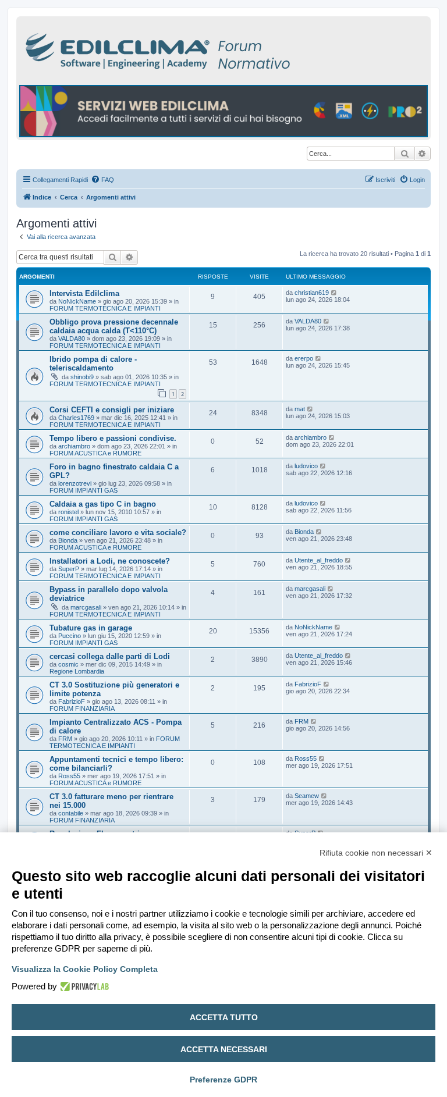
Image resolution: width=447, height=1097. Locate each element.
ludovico (306, 465)
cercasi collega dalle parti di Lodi (109, 656)
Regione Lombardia (76, 671)
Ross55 (69, 775)
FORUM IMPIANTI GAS (83, 490)
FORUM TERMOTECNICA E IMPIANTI (105, 308)
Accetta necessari (223, 1049)
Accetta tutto (224, 1017)
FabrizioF (71, 701)
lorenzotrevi (74, 483)
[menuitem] (102, 180)
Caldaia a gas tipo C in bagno (102, 504)
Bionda (67, 540)
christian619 (312, 292)
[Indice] (208, 49)
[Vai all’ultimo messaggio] (334, 292)
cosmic (68, 664)
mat (300, 408)
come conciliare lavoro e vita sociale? (117, 532)
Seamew (307, 795)
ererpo (304, 358)
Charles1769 (76, 417)
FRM (65, 738)
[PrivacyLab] (83, 986)
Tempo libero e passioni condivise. (112, 438)
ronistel (68, 511)
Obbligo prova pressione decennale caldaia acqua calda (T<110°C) (113, 326)
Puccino (69, 635)
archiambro (74, 446)
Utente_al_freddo (319, 560)
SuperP (68, 568)
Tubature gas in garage (90, 628)
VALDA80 (71, 338)
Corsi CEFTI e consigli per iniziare (111, 409)
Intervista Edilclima (84, 293)
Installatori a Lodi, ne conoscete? (109, 561)
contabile (70, 813)
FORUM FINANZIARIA (82, 708)
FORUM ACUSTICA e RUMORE (95, 453)
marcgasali (85, 607)
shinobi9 (82, 376)
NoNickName (77, 301)
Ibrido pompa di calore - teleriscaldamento (93, 363)
